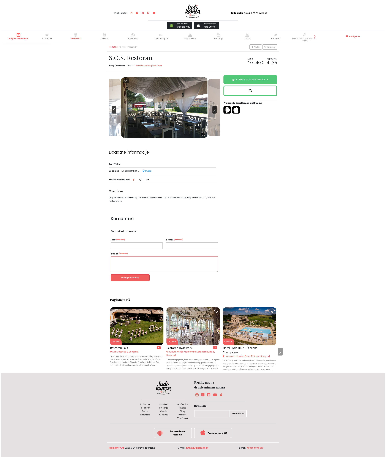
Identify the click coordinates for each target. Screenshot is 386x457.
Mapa (148, 170)
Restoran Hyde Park (179, 348)
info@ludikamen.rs (197, 447)
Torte (145, 411)
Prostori (113, 46)
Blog (182, 411)
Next (213, 112)
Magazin (145, 414)
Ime (118, 239)
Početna (47, 38)
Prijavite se (261, 12)
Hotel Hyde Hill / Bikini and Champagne (240, 350)
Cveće (163, 411)
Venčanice (182, 404)
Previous (114, 107)
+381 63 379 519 (255, 447)
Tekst (119, 253)
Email (174, 239)
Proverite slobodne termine (250, 79)
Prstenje (163, 407)
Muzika (182, 407)
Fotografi (145, 407)
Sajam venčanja (18, 38)
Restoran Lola (119, 348)
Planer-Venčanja (182, 416)
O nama (163, 414)
